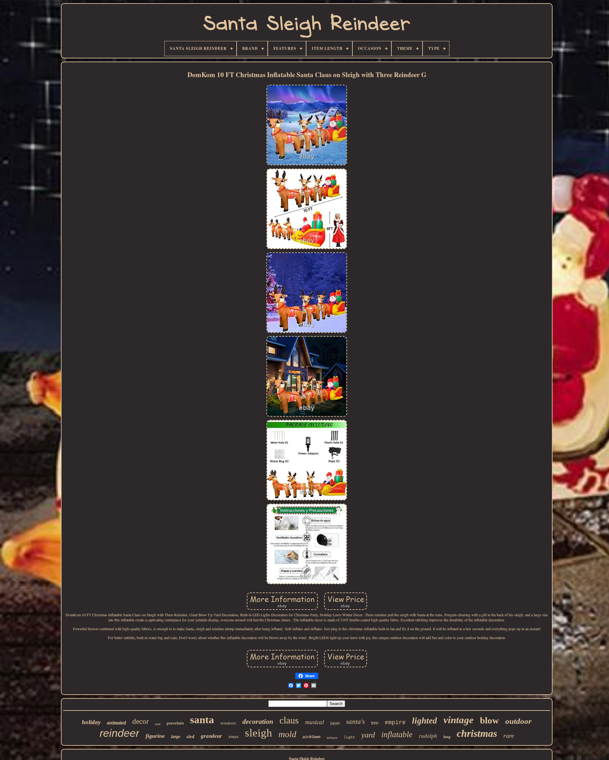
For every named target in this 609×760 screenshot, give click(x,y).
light (349, 737)
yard (368, 735)
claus (289, 720)
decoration (257, 721)
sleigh (258, 733)
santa (202, 719)
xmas (233, 736)
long (446, 737)
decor (140, 721)
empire (395, 722)
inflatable (397, 734)
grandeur (211, 736)
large (175, 736)
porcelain (175, 723)
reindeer (119, 733)
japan (335, 723)
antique (332, 737)
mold (287, 734)
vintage (458, 719)
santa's (355, 721)
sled (190, 736)
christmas (477, 733)
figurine (155, 736)
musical (314, 722)
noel (157, 724)
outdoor (518, 721)
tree (374, 722)
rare (508, 735)
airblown (311, 737)
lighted (424, 720)
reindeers (228, 723)
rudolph (428, 736)
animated (116, 722)
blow (489, 720)
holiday (91, 722)
